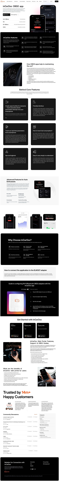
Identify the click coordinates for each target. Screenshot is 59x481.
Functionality (42, 428)
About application (9, 1)
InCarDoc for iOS (42, 435)
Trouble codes (28, 1)
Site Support (42, 432)
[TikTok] (35, 469)
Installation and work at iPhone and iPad (45, 437)
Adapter (40, 1)
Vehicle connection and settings (44, 430)
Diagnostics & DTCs (43, 427)
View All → (35, 414)
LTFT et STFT (5, 426)
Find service (34, 1)
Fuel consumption (22, 1)
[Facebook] (30, 469)
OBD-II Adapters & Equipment (44, 424)
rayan (7, 424)
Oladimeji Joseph (9, 453)
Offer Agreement (46, 463)
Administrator (8, 419)
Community (16, 1)
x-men (7, 448)
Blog (37, 1)
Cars (31, 463)
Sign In (57, 1)
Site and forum (42, 433)
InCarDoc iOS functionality (43, 436)
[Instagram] (33, 469)
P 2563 (4, 436)
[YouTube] (32, 469)
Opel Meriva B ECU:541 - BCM (8, 441)
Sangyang (5, 431)
